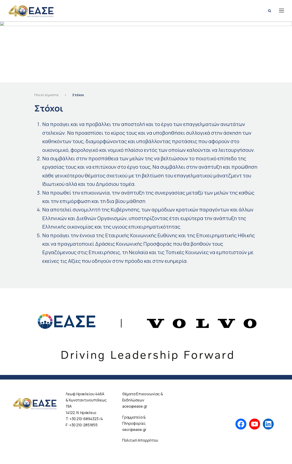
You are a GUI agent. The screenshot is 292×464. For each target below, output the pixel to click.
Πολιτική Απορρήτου (140, 440)
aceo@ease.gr (134, 406)
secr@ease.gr (134, 429)
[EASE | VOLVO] (146, 331)
